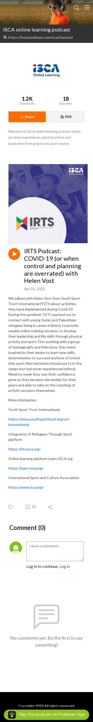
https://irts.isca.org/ (24, 449)
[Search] (76, 7)
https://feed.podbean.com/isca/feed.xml (40, 37)
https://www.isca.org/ (26, 487)
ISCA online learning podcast (36, 29)
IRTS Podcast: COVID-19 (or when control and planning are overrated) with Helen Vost (52, 265)
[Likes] (11, 507)
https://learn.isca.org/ (25, 468)
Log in (64, 566)
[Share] (50, 507)
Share (29, 116)
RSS (68, 116)
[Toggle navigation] (87, 7)
